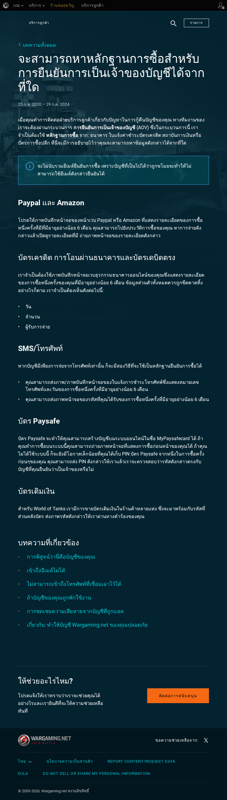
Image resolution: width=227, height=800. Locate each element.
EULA (23, 773)
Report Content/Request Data (141, 761)
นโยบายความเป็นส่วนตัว (69, 761)
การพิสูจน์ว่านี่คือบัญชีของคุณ (61, 557)
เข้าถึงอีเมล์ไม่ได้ (46, 570)
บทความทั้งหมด (39, 45)
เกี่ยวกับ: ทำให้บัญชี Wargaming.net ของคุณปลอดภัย (87, 625)
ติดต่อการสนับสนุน (178, 695)
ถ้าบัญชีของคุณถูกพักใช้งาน (59, 597)
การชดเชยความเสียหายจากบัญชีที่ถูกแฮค (75, 611)
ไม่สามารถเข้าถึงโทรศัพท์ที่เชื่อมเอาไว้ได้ (74, 584)
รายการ (196, 23)
